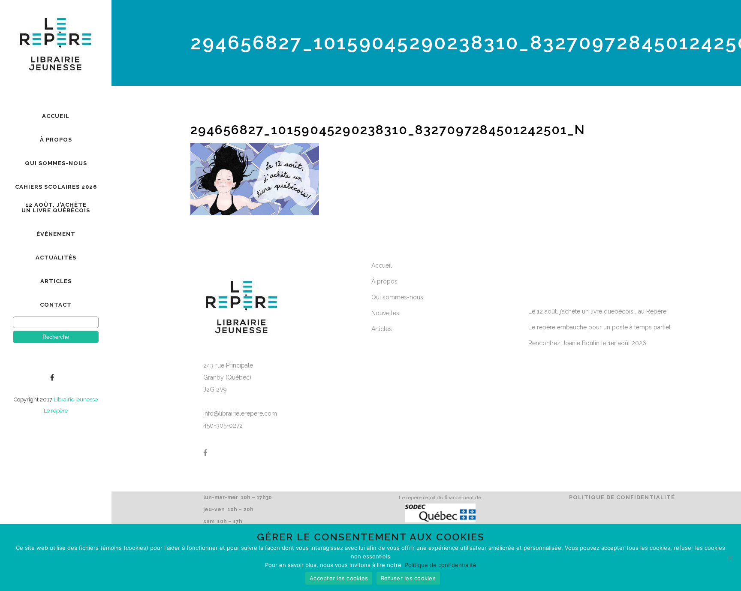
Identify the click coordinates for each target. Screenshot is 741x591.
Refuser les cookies (408, 578)
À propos (384, 281)
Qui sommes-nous (397, 297)
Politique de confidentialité (622, 497)
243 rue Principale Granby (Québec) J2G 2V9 (228, 377)
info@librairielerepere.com (240, 413)
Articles (381, 329)
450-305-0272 (223, 425)
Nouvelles (385, 313)
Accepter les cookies (339, 578)
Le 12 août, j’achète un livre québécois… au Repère (597, 311)
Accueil (381, 265)
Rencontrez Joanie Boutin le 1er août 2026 (587, 343)
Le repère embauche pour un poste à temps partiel (599, 327)
